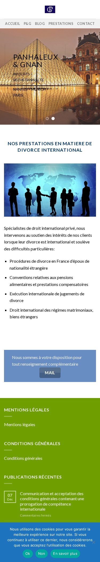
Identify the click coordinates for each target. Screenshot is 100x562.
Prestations (61, 23)
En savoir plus (65, 553)
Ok (27, 553)
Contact (86, 23)
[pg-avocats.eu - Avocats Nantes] (50, 9)
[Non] (93, 544)
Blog (40, 23)
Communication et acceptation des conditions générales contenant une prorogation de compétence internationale (52, 501)
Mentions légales (19, 424)
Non (41, 553)
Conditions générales (23, 458)
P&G (27, 23)
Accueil (12, 23)
